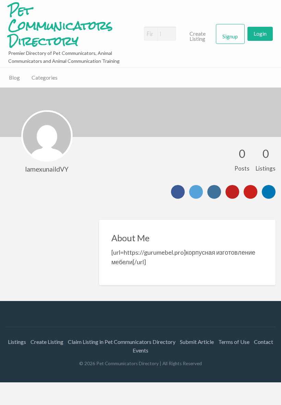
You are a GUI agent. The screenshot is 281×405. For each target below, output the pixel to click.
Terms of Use (233, 341)
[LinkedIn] (269, 192)
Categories (45, 77)
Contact (263, 341)
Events (140, 350)
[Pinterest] (250, 192)
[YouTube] (232, 192)
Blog (14, 77)
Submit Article (197, 341)
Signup (230, 36)
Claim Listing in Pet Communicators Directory (121, 341)
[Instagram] (214, 192)
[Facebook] (178, 192)
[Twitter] (196, 192)
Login (260, 34)
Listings (17, 341)
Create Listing (198, 36)
